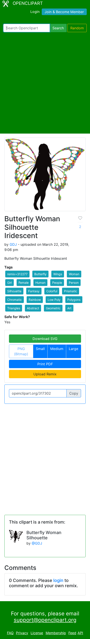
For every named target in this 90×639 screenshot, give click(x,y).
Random (77, 28)
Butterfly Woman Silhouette (43, 535)
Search (58, 28)
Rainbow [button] (35, 299)
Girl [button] (9, 282)
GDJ (13, 244)
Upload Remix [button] (45, 374)
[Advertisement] (45, 83)
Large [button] (73, 348)
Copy (73, 393)
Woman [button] (74, 274)
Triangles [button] (13, 308)
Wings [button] (57, 274)
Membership (56, 633)
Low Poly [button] (54, 299)
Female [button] (24, 282)
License (37, 633)
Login (35, 11)
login (58, 580)
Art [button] (69, 308)
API (80, 633)
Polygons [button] (73, 299)
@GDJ (37, 543)
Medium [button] (56, 348)
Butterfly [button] (40, 274)
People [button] (57, 282)
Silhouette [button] (14, 291)
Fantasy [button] (34, 291)
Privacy (22, 633)
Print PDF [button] (45, 364)
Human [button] (40, 282)
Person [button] (74, 282)
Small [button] (40, 348)
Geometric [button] (53, 308)
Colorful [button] (51, 291)
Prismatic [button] (70, 291)
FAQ (10, 633)
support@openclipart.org (45, 620)
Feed (72, 633)
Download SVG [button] (45, 338)
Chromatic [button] (14, 299)
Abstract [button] (33, 308)
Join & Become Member (64, 12)
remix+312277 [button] (17, 274)
